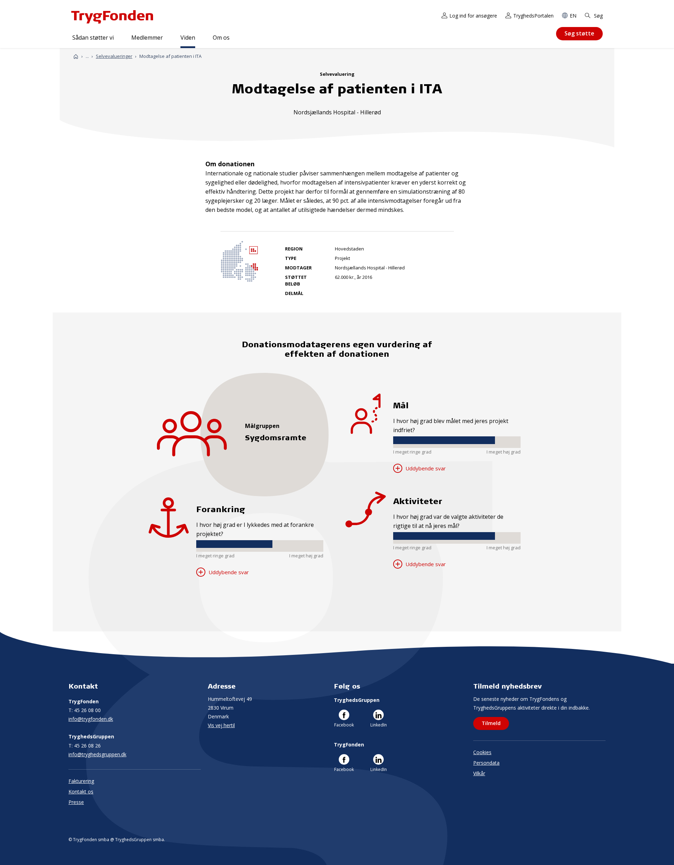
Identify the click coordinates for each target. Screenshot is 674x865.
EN (573, 15)
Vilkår (479, 773)
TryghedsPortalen (533, 15)
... (87, 56)
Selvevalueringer (114, 56)
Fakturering (81, 781)
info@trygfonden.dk (90, 719)
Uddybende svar (228, 572)
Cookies (482, 752)
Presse (76, 802)
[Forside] (76, 56)
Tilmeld (491, 722)
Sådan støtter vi (93, 37)
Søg (598, 15)
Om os (221, 37)
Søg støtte (579, 33)
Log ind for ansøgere (473, 15)
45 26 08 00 (84, 710)
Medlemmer (147, 37)
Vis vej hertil (221, 725)
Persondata (486, 762)
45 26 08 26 (84, 745)
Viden (187, 37)
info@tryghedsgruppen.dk (97, 754)
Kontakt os (80, 791)
